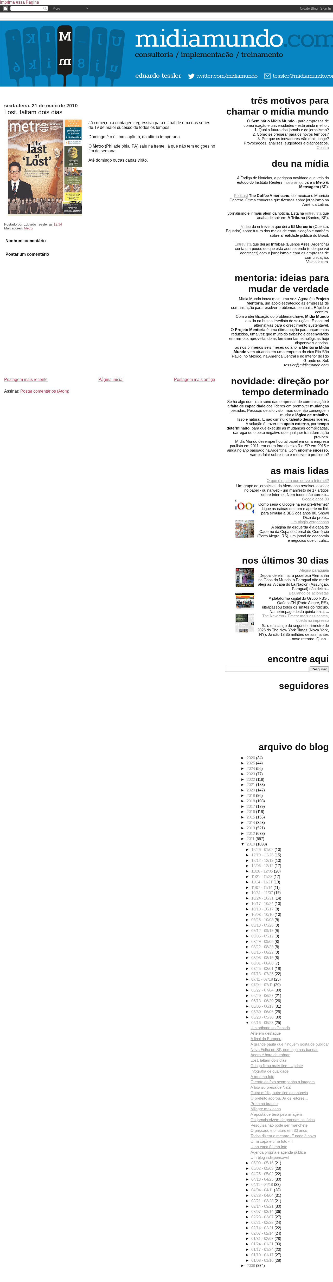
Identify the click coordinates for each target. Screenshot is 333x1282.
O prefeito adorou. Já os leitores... (279, 1098)
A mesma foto (262, 1076)
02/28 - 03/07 (262, 1217)
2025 (251, 763)
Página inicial (111, 379)
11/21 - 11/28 (262, 876)
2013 (251, 828)
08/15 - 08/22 (262, 952)
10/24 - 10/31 (262, 898)
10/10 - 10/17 (262, 909)
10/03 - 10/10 (262, 914)
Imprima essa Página (19, 2)
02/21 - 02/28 (262, 1222)
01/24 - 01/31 (262, 1244)
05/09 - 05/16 (262, 1163)
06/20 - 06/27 (262, 995)
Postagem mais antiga (194, 379)
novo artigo (294, 182)
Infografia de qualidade (270, 1071)
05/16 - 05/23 (262, 1022)
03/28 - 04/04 (262, 1195)
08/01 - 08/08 (262, 963)
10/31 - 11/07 (262, 892)
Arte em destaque (266, 1033)
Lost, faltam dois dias (33, 112)
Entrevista (243, 244)
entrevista (313, 213)
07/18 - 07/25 (262, 974)
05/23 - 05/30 (262, 1017)
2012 (251, 833)
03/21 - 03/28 (262, 1201)
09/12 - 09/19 (262, 930)
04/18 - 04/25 (262, 1179)
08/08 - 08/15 (262, 957)
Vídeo (246, 226)
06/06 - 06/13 (262, 1006)
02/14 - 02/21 (262, 1228)
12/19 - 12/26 (262, 855)
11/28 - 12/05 (262, 871)
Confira (323, 147)
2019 (251, 795)
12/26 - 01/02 (262, 849)
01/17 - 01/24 (262, 1249)
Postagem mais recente (26, 379)
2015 (251, 817)
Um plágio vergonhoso (310, 522)
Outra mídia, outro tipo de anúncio (279, 1093)
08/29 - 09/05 (262, 941)
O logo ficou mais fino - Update (277, 1065)
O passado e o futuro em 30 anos (279, 1130)
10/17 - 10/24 (262, 903)
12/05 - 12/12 (262, 865)
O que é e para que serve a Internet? (298, 480)
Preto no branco (264, 1103)
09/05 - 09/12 (262, 936)
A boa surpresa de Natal (271, 1087)
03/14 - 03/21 (262, 1206)
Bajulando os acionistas (309, 593)
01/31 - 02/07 (262, 1238)
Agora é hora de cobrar (270, 1055)
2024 (251, 768)
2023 (251, 774)
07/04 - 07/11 (262, 984)
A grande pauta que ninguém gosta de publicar (290, 1044)
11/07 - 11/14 (262, 887)
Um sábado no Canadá (270, 1028)
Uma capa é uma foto (269, 1147)
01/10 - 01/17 (262, 1255)
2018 (251, 801)
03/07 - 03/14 (262, 1211)
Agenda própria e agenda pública (278, 1152)
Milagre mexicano (266, 1109)
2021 (251, 784)
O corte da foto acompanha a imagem (283, 1082)
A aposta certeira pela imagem (276, 1114)
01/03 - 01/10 (262, 1260)
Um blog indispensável (270, 1157)
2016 (251, 811)
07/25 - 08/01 (262, 968)
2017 (251, 806)
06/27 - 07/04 (262, 990)
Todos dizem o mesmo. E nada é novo (283, 1136)
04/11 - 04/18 (262, 1184)
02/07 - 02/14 (262, 1233)
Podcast (241, 195)
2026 (251, 758)
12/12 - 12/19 (262, 860)
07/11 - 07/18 (262, 979)
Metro (28, 228)
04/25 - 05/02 (262, 1174)
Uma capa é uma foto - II (272, 1141)
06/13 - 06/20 (262, 1001)
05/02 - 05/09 (262, 1168)
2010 (251, 844)
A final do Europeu (266, 1038)
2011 (251, 838)
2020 (251, 790)
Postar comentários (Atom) (44, 391)
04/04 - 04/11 (262, 1190)
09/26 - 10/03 (262, 919)
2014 (251, 822)
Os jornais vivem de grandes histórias (283, 1120)
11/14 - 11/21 (262, 882)
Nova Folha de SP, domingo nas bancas (284, 1049)
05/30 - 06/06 (262, 1011)
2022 (251, 779)
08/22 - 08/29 (262, 946)
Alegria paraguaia (314, 570)
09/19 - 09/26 (262, 925)
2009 (251, 1265)
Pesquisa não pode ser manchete (279, 1125)
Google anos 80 (315, 499)
